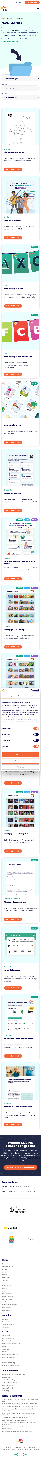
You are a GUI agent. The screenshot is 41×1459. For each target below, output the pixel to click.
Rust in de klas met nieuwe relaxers (14, 1420)
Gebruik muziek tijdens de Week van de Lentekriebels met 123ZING (20, 1423)
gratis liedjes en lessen (10, 41)
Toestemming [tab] (7, 696)
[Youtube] (16, 1454)
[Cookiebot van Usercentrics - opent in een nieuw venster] (30, 690)
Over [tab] (33, 696)
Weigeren (20, 767)
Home (3, 18)
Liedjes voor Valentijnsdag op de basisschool (17, 1431)
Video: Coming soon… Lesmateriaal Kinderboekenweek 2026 (20, 1400)
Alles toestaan (20, 755)
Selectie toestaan (20, 761)
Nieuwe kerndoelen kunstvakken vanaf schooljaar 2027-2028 (18, 1410)
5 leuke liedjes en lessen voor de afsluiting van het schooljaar (19, 1414)
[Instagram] (20, 1454)
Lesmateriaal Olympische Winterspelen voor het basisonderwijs (18, 1428)
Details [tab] (20, 696)
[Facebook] (25, 1454)
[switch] (36, 734)
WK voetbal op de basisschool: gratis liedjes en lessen (20, 1406)
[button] (38, 8)
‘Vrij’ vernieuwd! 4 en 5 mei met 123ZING (15, 1417)
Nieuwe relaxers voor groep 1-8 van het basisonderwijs (20, 1404)
